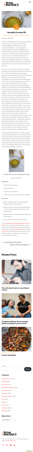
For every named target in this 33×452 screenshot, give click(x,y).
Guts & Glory (5, 390)
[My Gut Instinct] (11, 6)
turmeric (16, 225)
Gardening (4, 381)
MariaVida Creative (11, 440)
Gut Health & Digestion (8, 387)
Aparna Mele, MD (8, 35)
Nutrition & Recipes (20, 35)
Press (3, 402)
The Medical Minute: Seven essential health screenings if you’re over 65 (15, 322)
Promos (4, 405)
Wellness (27, 35)
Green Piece (5, 384)
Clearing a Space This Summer (13, 242)
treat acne (5, 231)
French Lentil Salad (9, 355)
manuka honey (17, 229)
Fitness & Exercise (7, 378)
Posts (3, 285)
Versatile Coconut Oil (16, 32)
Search (4, 366)
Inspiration (5, 393)
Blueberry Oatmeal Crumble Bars (19, 244)
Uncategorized (6, 408)
